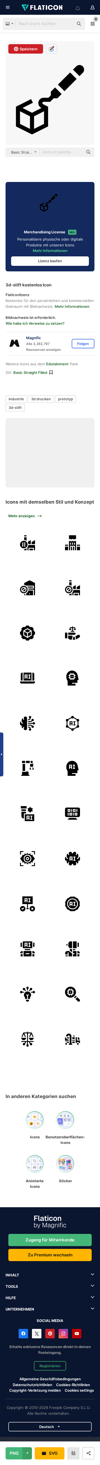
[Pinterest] (50, 1333)
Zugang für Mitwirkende (50, 1239)
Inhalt (12, 1275)
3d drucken (41, 399)
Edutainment (57, 364)
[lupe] (72, 994)
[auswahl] (27, 904)
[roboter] (72, 949)
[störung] (72, 542)
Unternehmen (20, 1309)
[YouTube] (76, 1333)
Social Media (50, 1320)
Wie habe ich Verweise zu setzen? (35, 323)
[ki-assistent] (27, 949)
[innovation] (27, 994)
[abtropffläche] (72, 1039)
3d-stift (15, 407)
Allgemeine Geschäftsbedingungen (50, 1379)
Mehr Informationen (50, 250)
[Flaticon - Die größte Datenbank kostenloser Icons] (42, 7)
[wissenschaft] (27, 813)
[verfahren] (72, 904)
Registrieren (50, 1366)
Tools (12, 1286)
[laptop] (27, 678)
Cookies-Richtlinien (73, 1384)
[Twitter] (36, 1333)
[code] (72, 813)
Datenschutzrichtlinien (32, 1384)
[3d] (27, 633)
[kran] (27, 768)
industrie (16, 399)
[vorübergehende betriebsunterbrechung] (27, 542)
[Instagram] (63, 1333)
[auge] (27, 858)
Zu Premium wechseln (50, 1255)
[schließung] (27, 587)
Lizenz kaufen (50, 261)
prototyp (65, 399)
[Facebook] (23, 1333)
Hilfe (11, 1298)
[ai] (72, 723)
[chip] (72, 678)
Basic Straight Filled (30, 372)
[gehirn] (27, 723)
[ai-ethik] (72, 633)
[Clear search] (67, 24)
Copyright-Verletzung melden (35, 1390)
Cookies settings (79, 1390)
